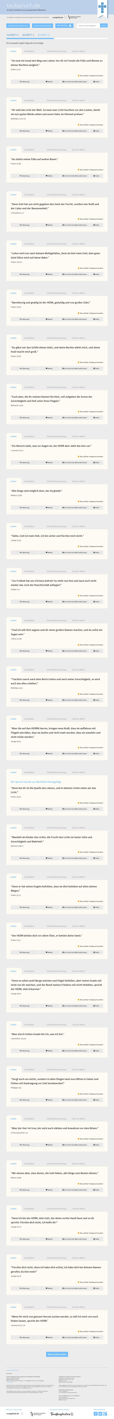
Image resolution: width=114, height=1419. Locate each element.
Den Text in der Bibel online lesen (75, 82)
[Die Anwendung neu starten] (103, 18)
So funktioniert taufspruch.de (18, 26)
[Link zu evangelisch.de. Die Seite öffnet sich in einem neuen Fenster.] (60, 18)
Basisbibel (29, 51)
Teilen (97, 82)
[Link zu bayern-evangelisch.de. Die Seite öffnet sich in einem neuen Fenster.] (74, 18)
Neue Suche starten (57, 1354)
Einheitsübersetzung (56, 51)
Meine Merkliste (64, 26)
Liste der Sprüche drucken (42, 26)
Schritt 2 (28, 35)
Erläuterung (25, 82)
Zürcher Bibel (78, 51)
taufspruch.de (23, 5)
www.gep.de (9, 1382)
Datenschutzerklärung (12, 1370)
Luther (13, 51)
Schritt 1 (13, 35)
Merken (50, 82)
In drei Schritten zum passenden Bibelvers (26, 10)
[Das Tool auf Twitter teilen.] (100, 1415)
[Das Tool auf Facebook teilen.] (96, 1415)
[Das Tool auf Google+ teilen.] (105, 1415)
